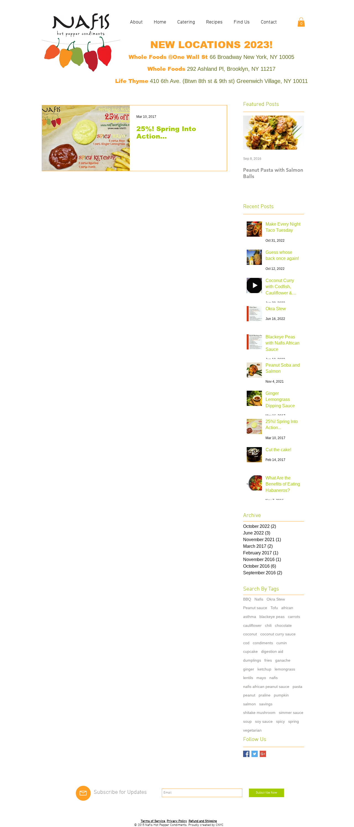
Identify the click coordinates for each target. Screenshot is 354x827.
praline (264, 695)
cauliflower (252, 625)
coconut (250, 634)
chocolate (283, 625)
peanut (249, 695)
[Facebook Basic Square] (246, 754)
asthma (249, 616)
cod (246, 643)
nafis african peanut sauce (266, 686)
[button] (301, 22)
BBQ (247, 599)
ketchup (264, 669)
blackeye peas (272, 616)
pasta (297, 686)
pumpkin (281, 695)
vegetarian (252, 730)
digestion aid (272, 651)
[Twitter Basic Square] (254, 754)
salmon (249, 704)
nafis (273, 677)
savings (265, 704)
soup (247, 721)
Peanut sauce (255, 608)
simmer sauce (291, 712)
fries (268, 660)
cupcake (250, 651)
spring (293, 721)
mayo (261, 677)
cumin (281, 643)
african (287, 608)
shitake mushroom (259, 712)
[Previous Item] (251, 132)
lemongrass (285, 669)
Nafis (258, 599)
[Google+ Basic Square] (263, 754)
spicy (280, 721)
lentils (248, 677)
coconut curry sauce (278, 634)
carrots (294, 616)
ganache (282, 660)
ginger (248, 669)
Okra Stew (276, 599)
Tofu (274, 608)
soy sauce (264, 721)
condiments (263, 643)
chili (268, 625)
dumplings (252, 660)
